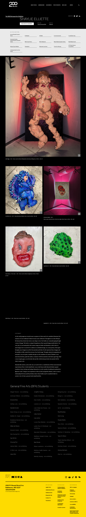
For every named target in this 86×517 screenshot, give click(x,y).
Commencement (57, 35)
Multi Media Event (72, 41)
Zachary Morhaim (62, 450)
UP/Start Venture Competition (72, 46)
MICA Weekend (42, 41)
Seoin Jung (61, 416)
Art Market (27, 35)
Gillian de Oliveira (14, 426)
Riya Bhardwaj (61, 412)
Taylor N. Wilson (62, 436)
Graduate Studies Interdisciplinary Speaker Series (15, 40)
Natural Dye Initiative (14, 46)
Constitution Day (71, 35)
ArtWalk (41, 35)
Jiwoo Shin (13, 454)
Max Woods (37, 442)
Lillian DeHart (37, 414)
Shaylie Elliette (62, 420)
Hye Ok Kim (13, 438)
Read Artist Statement (26, 23)
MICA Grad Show (28, 41)
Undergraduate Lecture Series (15, 50)
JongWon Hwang (38, 392)
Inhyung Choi (13, 442)
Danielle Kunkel (14, 408)
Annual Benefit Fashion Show (15, 35)
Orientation (27, 46)
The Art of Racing (57, 46)
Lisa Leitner (37, 418)
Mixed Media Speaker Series (59, 41)
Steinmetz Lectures (43, 46)
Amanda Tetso (14, 400)
